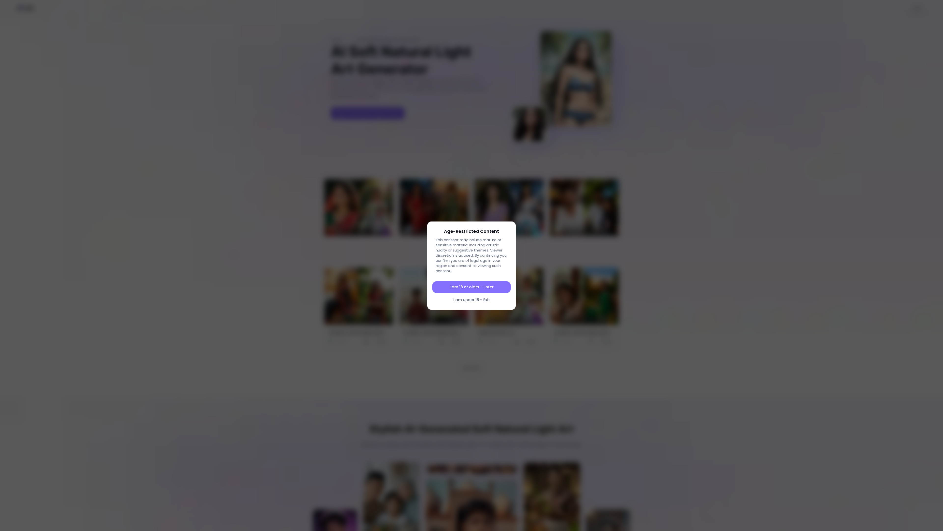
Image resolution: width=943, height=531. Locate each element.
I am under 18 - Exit (471, 300)
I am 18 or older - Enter (472, 287)
